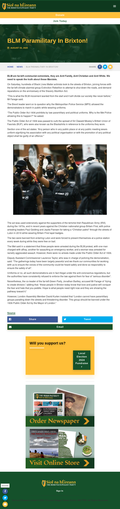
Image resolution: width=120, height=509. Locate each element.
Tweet (87, 319)
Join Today (60, 21)
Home (10, 67)
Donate (60, 15)
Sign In (59, 491)
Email (60, 327)
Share (32, 319)
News (20, 67)
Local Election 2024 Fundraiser (82, 360)
